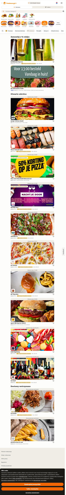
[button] (9, 3)
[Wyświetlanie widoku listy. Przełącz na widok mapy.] (63, 11)
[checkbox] (4, 24)
